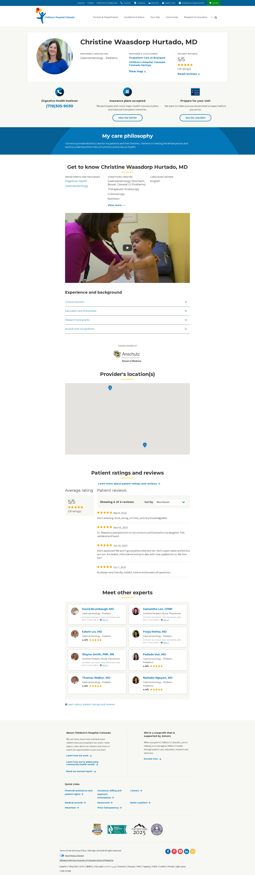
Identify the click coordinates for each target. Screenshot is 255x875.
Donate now (151, 759)
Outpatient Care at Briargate (147, 57)
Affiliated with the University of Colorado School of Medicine (86, 860)
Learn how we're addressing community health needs (82, 763)
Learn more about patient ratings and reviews (127, 483)
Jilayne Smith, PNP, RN (98, 654)
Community (172, 17)
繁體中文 (90, 866)
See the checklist (195, 117)
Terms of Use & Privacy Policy (73, 851)
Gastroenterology (76, 186)
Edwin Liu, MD (92, 631)
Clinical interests (74, 302)
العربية (114, 866)
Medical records (74, 802)
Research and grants (77, 320)
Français (131, 866)
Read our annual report (79, 771)
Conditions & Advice (134, 17)
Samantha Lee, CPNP (157, 609)
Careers (90, 3)
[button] (127, 205)
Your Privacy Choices (74, 856)
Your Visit (155, 17)
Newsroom (104, 802)
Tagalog (146, 866)
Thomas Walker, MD (96, 677)
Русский (99, 866)
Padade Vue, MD (154, 654)
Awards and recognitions (79, 328)
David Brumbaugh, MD (98, 609)
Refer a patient (139, 802)
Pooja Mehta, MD (155, 631)
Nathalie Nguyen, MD (158, 677)
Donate (215, 3)
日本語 (154, 866)
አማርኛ (107, 866)
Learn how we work (77, 755)
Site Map (91, 851)
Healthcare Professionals (107, 3)
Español (81, 3)
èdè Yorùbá (66, 871)
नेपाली (139, 866)
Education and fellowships (80, 311)
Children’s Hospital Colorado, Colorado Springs (147, 64)
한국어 (82, 866)
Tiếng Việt (73, 866)
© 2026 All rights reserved (109, 851)
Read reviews (187, 74)
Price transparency (108, 807)
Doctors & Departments (105, 17)
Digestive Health (76, 181)
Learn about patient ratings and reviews (91, 704)
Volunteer (70, 807)
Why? (105, 620)
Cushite (162, 866)
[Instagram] (192, 851)
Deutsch (122, 866)
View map (136, 71)
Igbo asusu (181, 866)
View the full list (127, 117)
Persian (171, 866)
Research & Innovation (195, 17)
